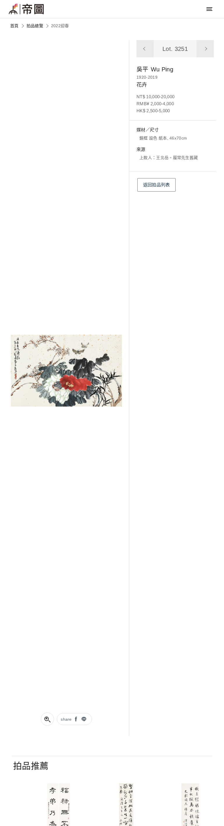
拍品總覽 (35, 25)
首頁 (14, 25)
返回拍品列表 (156, 184)
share (66, 719)
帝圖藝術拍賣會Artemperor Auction (26, 9)
